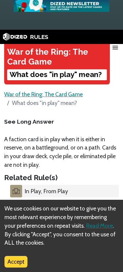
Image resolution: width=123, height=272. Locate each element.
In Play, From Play (46, 191)
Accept (15, 261)
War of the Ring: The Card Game (43, 94)
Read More (99, 225)
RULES (39, 37)
